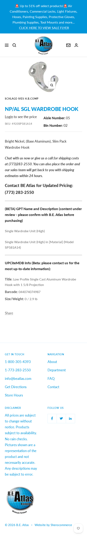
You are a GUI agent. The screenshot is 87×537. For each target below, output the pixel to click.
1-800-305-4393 (18, 362)
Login (9, 117)
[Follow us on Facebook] (52, 418)
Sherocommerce (61, 525)
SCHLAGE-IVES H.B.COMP (21, 98)
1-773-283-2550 (18, 370)
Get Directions (16, 387)
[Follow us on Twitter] (61, 418)
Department (57, 370)
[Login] (76, 45)
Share (9, 313)
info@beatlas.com (18, 378)
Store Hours (14, 395)
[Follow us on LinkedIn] (70, 418)
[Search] (14, 45)
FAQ (51, 378)
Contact (53, 387)
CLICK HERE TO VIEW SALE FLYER (44, 28)
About (52, 362)
